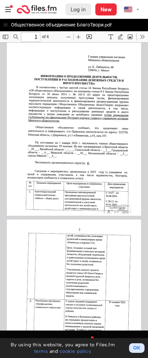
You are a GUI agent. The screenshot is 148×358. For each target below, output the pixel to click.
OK (136, 348)
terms (41, 351)
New (106, 9)
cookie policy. (76, 351)
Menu (8, 9)
